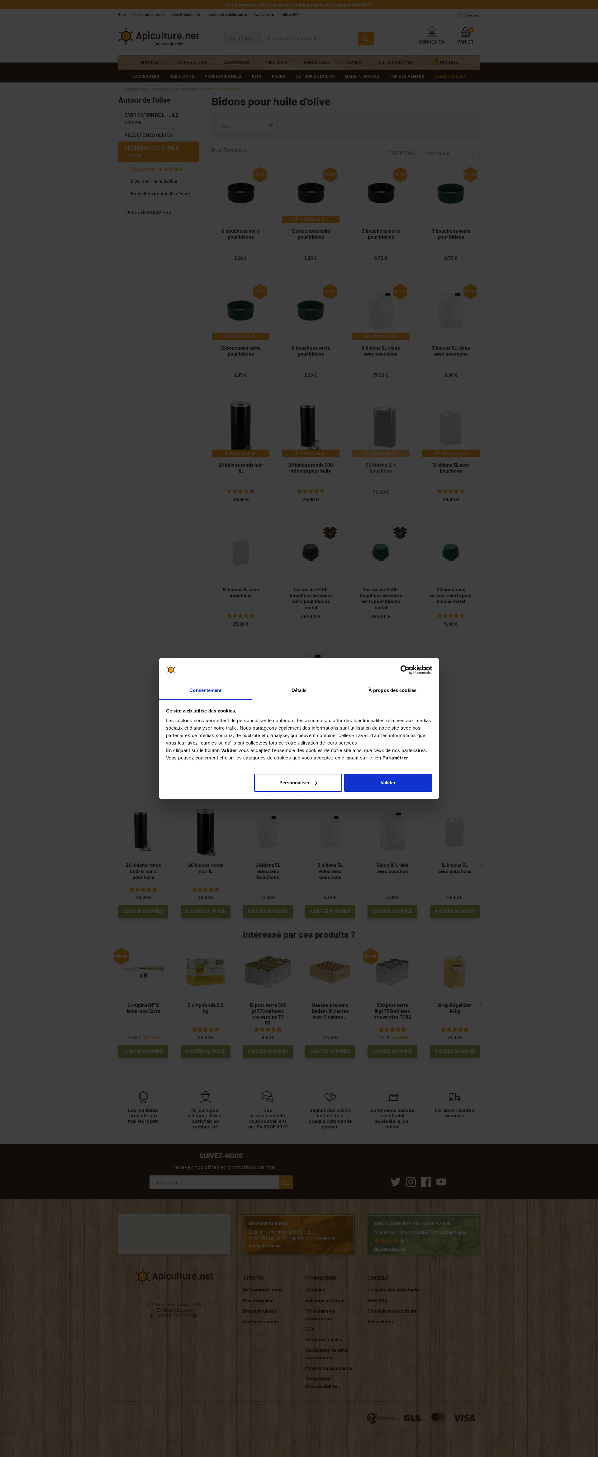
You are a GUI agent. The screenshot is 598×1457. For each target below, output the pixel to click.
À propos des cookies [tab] (392, 690)
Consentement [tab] (205, 690)
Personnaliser (294, 782)
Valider (388, 782)
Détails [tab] (299, 690)
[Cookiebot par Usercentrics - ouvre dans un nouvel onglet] (405, 670)
